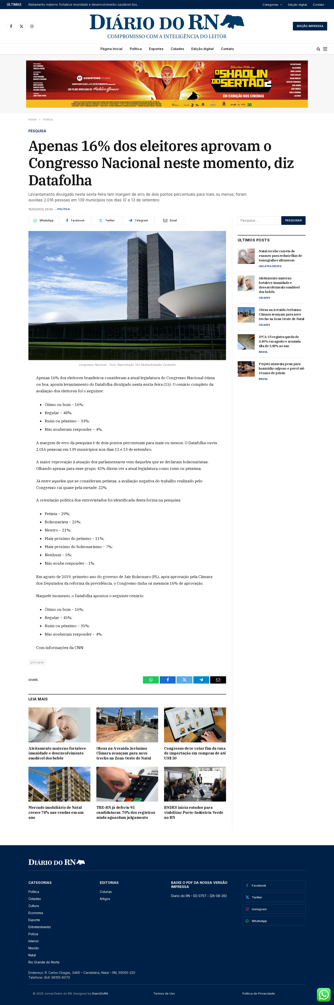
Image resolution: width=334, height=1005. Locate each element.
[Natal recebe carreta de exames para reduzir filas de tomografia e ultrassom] (246, 256)
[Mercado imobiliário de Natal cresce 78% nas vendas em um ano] (59, 784)
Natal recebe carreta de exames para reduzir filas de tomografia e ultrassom (280, 255)
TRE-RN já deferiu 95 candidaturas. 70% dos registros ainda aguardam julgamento (125, 812)
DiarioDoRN (100, 993)
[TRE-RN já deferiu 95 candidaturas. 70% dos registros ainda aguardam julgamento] (127, 784)
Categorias (270, 4)
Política (136, 49)
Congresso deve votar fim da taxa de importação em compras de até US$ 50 (195, 753)
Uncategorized (270, 266)
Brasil (263, 351)
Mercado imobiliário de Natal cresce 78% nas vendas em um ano (55, 812)
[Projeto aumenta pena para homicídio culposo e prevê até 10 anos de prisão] (246, 369)
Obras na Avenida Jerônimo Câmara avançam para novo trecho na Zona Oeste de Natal (123, 753)
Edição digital (297, 4)
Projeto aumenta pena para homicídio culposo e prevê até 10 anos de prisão (281, 368)
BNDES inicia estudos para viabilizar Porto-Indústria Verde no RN (193, 812)
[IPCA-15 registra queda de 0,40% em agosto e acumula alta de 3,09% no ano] (246, 342)
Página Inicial (111, 49)
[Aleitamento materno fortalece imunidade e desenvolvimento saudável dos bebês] (59, 724)
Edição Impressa (310, 26)
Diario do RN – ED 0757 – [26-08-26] (199, 896)
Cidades (177, 49)
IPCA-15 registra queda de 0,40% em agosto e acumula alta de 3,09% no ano (279, 341)
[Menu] (325, 49)
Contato (318, 4)
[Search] (318, 49)
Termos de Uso (164, 993)
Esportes (156, 49)
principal (37, 662)
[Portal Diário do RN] (167, 26)
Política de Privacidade (258, 993)
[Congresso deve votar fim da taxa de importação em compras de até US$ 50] (195, 724)
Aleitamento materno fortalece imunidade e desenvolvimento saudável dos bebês (85, 4)
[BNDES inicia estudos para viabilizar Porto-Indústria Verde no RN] (195, 784)
